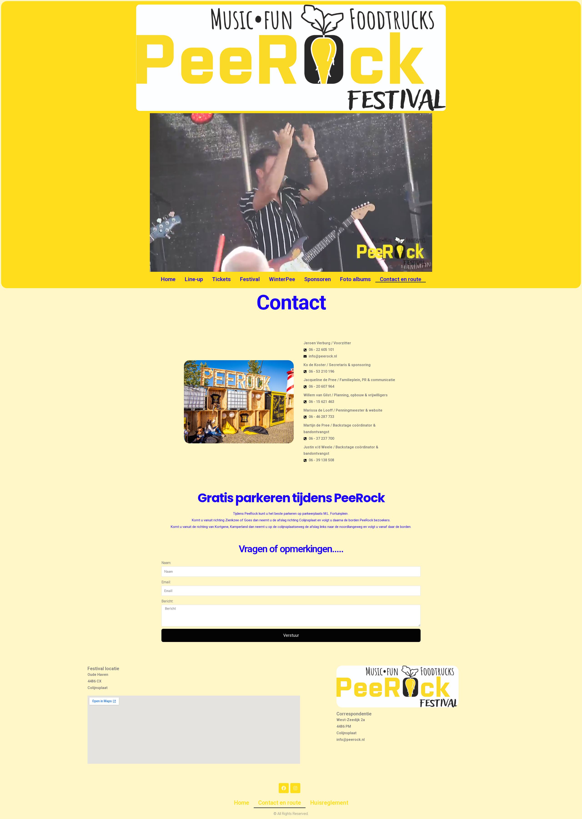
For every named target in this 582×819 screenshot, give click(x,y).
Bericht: (167, 601)
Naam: (166, 563)
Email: (166, 582)
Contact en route (400, 279)
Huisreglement (329, 802)
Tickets (221, 279)
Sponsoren (317, 279)
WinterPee (282, 279)
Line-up (194, 279)
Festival (250, 279)
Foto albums (355, 279)
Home (168, 279)
